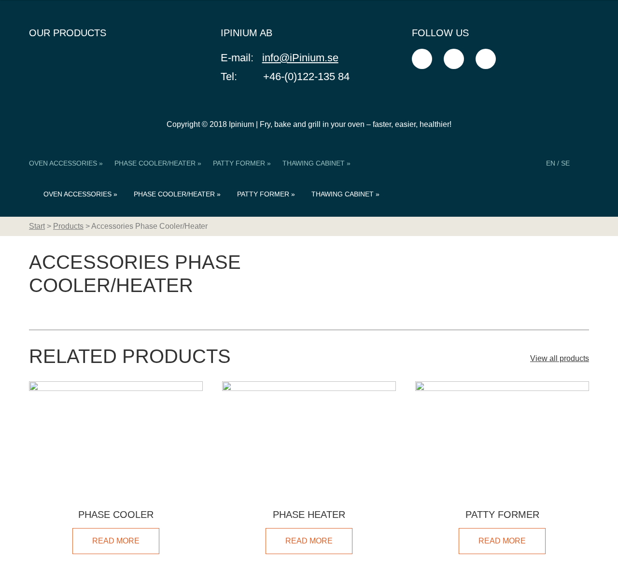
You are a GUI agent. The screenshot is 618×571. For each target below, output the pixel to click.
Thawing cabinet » (316, 163)
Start (37, 226)
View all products (559, 358)
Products (68, 226)
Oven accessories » (66, 163)
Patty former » (242, 163)
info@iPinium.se (300, 58)
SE (565, 163)
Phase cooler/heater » (157, 163)
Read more (116, 541)
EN (550, 163)
